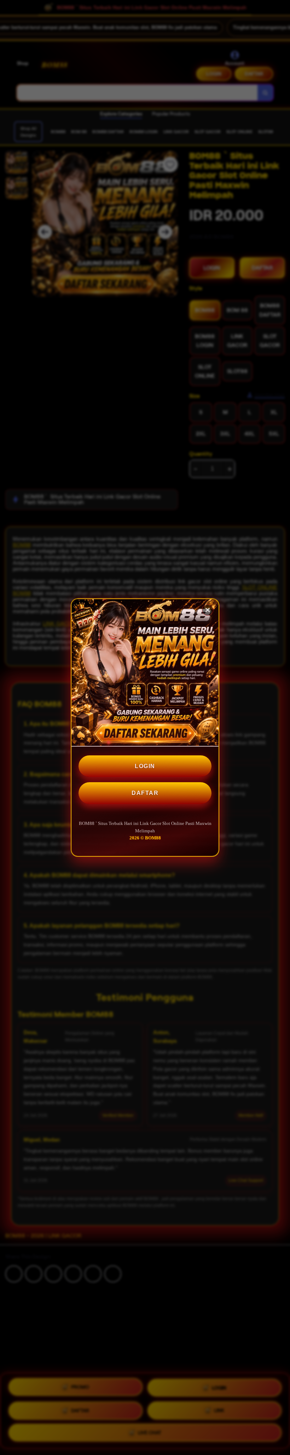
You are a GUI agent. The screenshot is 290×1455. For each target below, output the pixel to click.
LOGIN (145, 766)
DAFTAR (145, 793)
